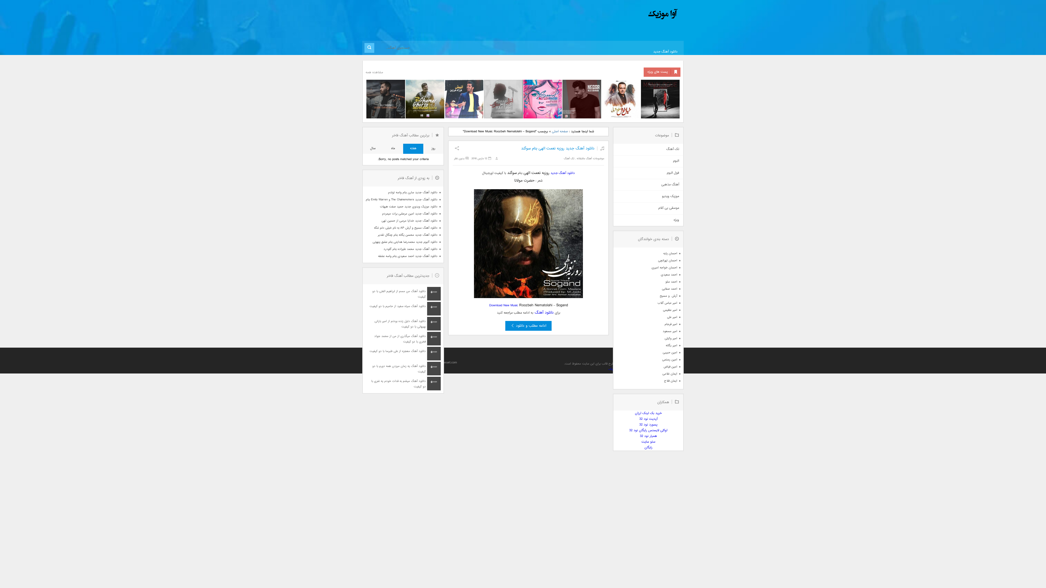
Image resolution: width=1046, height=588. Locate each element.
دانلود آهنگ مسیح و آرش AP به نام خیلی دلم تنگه (405, 228)
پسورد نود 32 (648, 425)
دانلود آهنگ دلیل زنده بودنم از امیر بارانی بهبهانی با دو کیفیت (400, 324)
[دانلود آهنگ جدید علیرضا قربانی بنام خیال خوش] (621, 99)
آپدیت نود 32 (648, 419)
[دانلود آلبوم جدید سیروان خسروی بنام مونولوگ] (660, 99)
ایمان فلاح (670, 381)
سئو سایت (648, 442)
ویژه (676, 220)
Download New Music (503, 305)
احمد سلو (671, 281)
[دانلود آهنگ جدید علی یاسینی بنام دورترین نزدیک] (385, 99)
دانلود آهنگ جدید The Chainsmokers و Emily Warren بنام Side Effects (401, 199)
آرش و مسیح (668, 296)
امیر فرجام (671, 324)
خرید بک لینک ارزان (648, 413)
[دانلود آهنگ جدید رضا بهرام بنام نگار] (581, 99)
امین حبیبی (670, 352)
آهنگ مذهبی (670, 185)
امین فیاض (670, 366)
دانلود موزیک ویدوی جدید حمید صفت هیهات (408, 206)
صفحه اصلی (560, 131)
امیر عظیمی (670, 310)
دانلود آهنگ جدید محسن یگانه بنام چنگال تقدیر (407, 235)
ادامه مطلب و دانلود (531, 326)
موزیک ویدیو (670, 196)
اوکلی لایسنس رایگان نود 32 (648, 430)
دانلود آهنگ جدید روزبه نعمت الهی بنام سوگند (557, 148)
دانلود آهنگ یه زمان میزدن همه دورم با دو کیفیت (399, 369)
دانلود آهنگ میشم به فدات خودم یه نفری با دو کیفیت (398, 384)
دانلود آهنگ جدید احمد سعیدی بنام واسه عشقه (407, 256)
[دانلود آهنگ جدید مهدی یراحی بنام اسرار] (503, 99)
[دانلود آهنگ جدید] (618, 14)
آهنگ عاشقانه (584, 158)
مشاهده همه (374, 72)
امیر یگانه (671, 345)
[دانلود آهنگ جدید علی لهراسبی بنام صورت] (542, 99)
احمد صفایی (669, 289)
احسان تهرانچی (667, 260)
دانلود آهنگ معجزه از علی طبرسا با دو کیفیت (398, 351)
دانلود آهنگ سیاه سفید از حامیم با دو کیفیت (398, 306)
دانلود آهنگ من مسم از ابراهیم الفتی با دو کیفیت (399, 294)
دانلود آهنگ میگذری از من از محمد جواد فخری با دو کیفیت (400, 339)
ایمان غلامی (669, 373)
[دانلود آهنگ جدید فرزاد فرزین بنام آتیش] (464, 99)
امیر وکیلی (671, 338)
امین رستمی (669, 359)
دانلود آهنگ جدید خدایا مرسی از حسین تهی (409, 220)
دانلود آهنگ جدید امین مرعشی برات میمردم (409, 213)
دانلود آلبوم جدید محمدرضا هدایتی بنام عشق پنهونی (405, 242)
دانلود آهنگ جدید (665, 52)
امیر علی (672, 317)
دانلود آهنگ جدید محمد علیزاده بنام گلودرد (410, 249)
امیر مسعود (670, 331)
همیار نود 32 (648, 436)
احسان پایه (670, 253)
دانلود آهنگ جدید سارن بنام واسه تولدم (412, 192)
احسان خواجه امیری (664, 267)
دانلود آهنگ (544, 312)
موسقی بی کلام (668, 208)
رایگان (648, 448)
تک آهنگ (569, 158)
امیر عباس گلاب (667, 303)
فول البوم (673, 173)
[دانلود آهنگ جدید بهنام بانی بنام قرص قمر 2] (425, 99)
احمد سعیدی (669, 274)
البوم (676, 161)
